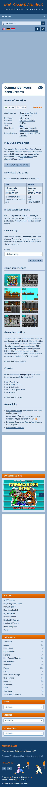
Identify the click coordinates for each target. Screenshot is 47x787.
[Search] (43, 23)
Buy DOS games (10, 607)
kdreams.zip (11, 188)
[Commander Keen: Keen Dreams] (12, 280)
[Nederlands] (13, 29)
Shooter (23, 681)
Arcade (23, 645)
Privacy (15, 777)
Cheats (6, 630)
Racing (23, 671)
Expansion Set (23, 652)
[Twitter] (43, 29)
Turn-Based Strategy (23, 694)
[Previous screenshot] (6, 495)
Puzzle (23, 668)
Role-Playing (23, 678)
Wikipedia (34, 131)
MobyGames (25, 131)
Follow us (7, 762)
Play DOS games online (13, 604)
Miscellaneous (23, 661)
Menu (8, 16)
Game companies (11, 627)
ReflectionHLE (12, 416)
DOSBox (11, 107)
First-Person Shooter (23, 658)
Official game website (28, 128)
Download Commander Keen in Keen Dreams (24, 422)
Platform (23, 123)
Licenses (8, 715)
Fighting (23, 655)
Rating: (7, 249)
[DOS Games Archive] (23, 6)
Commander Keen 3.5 (28, 113)
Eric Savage (21, 361)
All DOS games (9, 600)
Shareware (32, 188)
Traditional (23, 691)
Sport (23, 688)
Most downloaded (11, 610)
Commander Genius (14, 411)
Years (6, 701)
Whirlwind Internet (21, 784)
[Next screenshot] (41, 495)
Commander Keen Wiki (15, 428)
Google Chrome (26, 157)
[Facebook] (37, 29)
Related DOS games (12, 620)
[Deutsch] (8, 29)
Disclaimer (25, 777)
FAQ (29, 197)
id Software (24, 118)
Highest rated (9, 613)
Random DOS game (11, 623)
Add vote (37, 260)
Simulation (23, 684)
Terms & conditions (10, 780)
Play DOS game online (18, 165)
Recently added (10, 617)
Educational (23, 648)
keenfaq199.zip (13, 197)
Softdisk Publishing (27, 121)
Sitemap (5, 777)
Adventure (23, 642)
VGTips (19, 397)
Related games (11, 728)
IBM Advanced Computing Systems (24, 756)
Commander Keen (27, 133)
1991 (21, 126)
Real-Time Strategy (23, 675)
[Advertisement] (23, 56)
